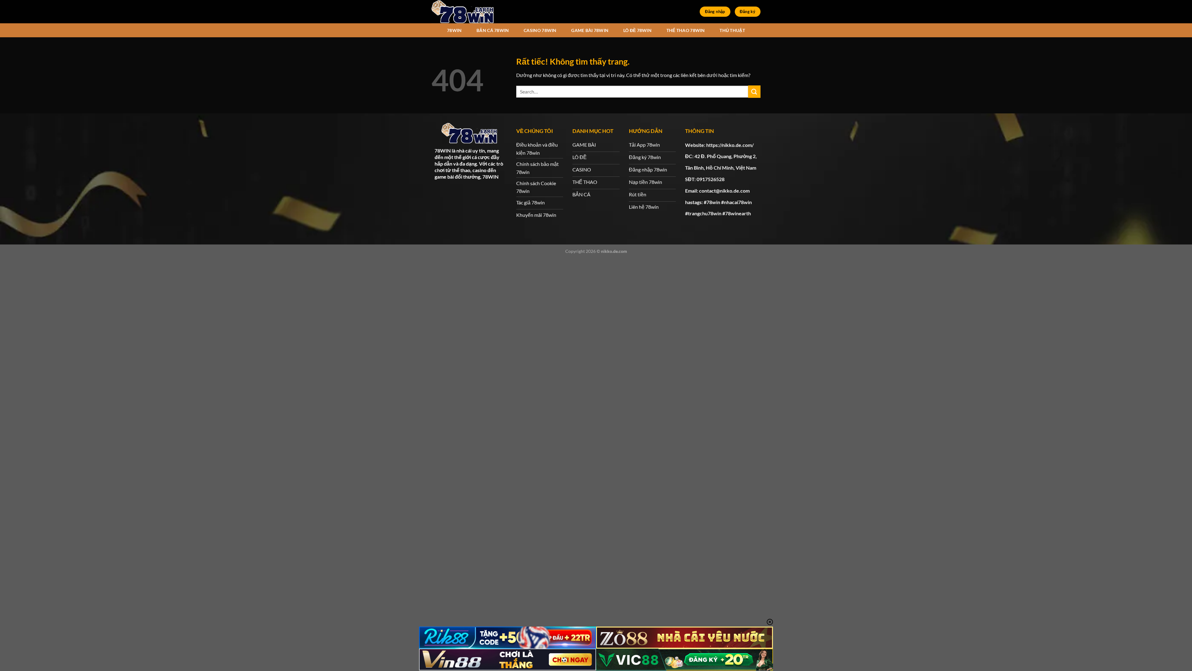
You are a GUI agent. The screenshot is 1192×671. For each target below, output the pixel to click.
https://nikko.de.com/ (730, 145)
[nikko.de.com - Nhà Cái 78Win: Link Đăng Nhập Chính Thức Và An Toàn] (462, 11)
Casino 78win (540, 30)
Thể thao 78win (685, 30)
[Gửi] (754, 91)
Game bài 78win (589, 30)
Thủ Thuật (732, 30)
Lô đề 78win (637, 30)
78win (454, 30)
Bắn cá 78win (492, 30)
